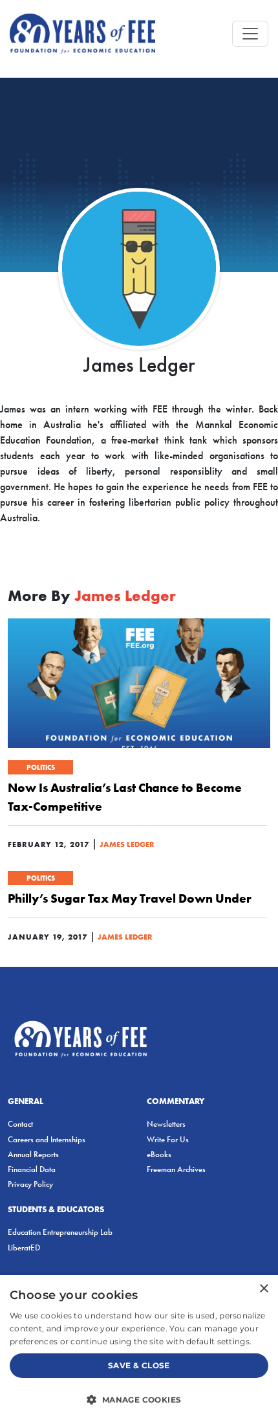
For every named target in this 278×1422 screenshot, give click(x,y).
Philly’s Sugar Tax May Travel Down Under (129, 898)
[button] (139, 1399)
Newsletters (166, 1124)
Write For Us (168, 1139)
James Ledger (127, 844)
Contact (20, 1124)
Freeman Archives (176, 1169)
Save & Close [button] (139, 1365)
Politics (41, 767)
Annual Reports (33, 1154)
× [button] (263, 1289)
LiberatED (24, 1247)
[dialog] (139, 1348)
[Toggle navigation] (250, 34)
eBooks (159, 1154)
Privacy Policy (30, 1184)
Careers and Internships (46, 1139)
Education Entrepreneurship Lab (60, 1232)
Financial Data (32, 1169)
